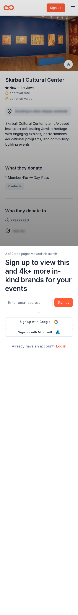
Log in (61, 346)
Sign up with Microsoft (35, 332)
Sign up (63, 302)
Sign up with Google (35, 322)
